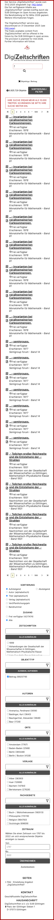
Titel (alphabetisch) (18, 596)
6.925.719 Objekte (17, 90)
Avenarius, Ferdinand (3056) (23, 710)
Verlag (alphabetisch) (19, 599)
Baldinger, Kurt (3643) (20, 714)
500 (36, 112)
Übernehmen (27, 861)
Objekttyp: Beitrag (29, 81)
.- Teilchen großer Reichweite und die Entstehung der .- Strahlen (28, 457)
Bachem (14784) (17, 785)
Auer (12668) (15, 782)
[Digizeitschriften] (27, 47)
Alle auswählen (27, 637)
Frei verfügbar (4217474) (20, 616)
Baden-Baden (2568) (19, 748)
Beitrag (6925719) (18, 676)
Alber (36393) (16, 778)
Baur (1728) (15, 721)
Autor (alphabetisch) (18, 592)
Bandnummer (15, 607)
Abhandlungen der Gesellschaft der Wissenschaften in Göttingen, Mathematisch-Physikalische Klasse (25, 649)
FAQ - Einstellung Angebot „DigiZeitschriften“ (20, 883)
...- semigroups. (19, 341)
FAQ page (9, 28)
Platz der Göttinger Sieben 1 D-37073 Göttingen (21, 908)
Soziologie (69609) (18, 823)
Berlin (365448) (17, 752)
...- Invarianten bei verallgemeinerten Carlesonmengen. (21, 120)
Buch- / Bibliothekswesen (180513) (26, 812)
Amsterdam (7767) (18, 744)
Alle (10, 620)
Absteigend (44, 589)
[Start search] (24, 71)
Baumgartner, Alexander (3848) (24, 718)
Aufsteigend (14, 589)
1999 (11, 642)
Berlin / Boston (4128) (20, 755)
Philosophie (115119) (19, 816)
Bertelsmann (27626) (19, 789)
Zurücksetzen (27, 867)
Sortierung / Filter (39, 90)
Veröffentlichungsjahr (19, 603)
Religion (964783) (18, 819)
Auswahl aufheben (27, 671)
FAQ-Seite (37, 4)
